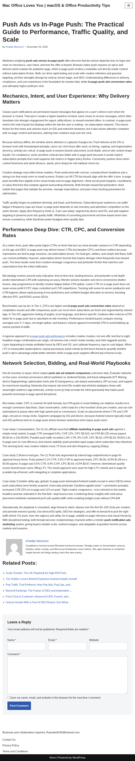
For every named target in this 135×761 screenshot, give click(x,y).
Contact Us (8, 739)
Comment (13, 654)
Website (94, 640)
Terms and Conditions (15, 751)
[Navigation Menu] (129, 5)
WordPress (78, 757)
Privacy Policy (10, 745)
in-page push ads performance (47, 336)
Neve (53, 757)
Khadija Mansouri (15, 46)
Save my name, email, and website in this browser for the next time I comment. (55, 697)
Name (11, 640)
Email (52, 640)
